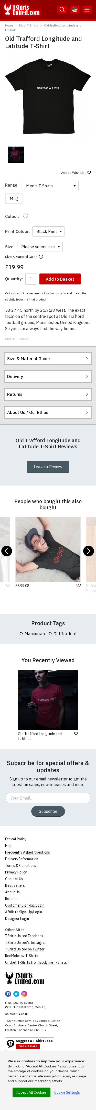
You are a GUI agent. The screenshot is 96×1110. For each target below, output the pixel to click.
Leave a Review (48, 466)
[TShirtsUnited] (25, 978)
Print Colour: (17, 231)
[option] (16, 154)
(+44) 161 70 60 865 (19, 1002)
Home (9, 25)
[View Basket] (74, 10)
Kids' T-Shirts (28, 25)
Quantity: (14, 279)
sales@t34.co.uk (16, 1014)
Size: (10, 246)
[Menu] (87, 10)
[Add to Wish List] (76, 734)
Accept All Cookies (31, 1092)
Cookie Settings (67, 1092)
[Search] (62, 10)
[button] (6, 551)
